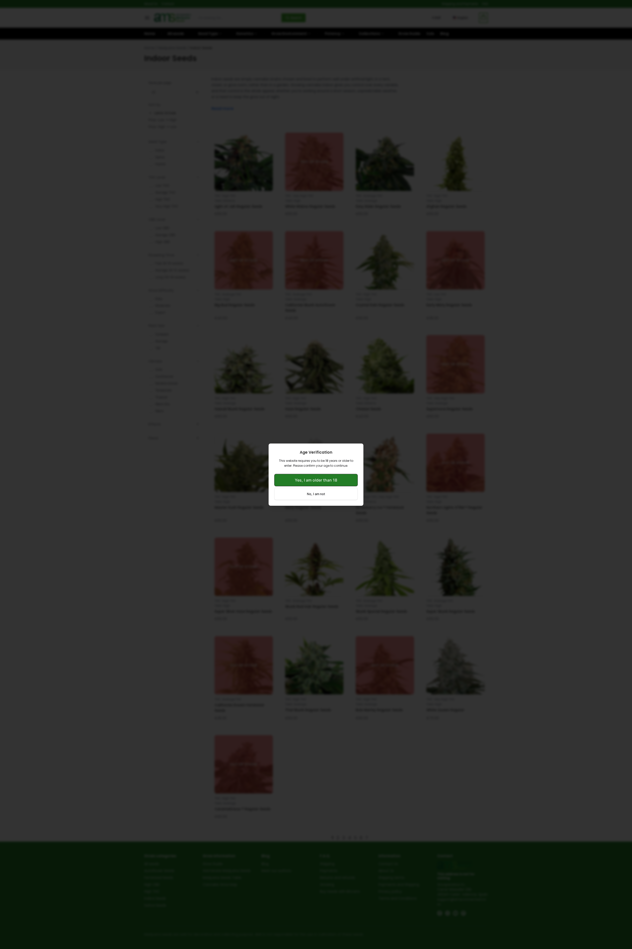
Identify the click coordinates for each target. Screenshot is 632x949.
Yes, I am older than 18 (316, 480)
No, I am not (316, 494)
